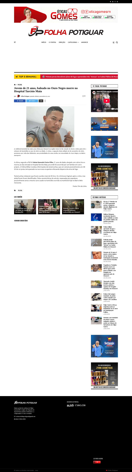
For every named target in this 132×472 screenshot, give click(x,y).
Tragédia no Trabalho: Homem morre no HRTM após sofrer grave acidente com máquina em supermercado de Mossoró (110, 270)
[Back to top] (127, 467)
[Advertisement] (66, 58)
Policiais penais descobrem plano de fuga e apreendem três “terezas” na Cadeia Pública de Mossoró (110, 243)
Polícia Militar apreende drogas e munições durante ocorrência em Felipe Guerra (109, 230)
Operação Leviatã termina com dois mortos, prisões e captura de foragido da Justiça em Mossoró (110, 284)
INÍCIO (43, 42)
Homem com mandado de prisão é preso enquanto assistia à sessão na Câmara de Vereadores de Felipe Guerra (110, 322)
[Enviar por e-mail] (41, 100)
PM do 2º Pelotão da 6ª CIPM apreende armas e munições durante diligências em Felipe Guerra (79, 77)
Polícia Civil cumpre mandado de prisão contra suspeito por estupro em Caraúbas (110, 296)
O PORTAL (52, 42)
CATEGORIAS (72, 42)
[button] (114, 42)
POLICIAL (20, 84)
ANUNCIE (84, 42)
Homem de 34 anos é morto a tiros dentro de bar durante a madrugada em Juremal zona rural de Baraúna (110, 255)
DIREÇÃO (62, 42)
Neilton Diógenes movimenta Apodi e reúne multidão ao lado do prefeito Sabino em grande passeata (110, 217)
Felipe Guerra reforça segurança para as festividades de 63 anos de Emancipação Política (110, 308)
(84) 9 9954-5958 (21, 419)
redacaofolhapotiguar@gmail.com (25, 416)
